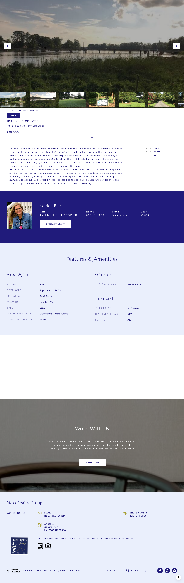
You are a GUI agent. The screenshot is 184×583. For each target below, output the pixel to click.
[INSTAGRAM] (167, 570)
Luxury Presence (70, 570)
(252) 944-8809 (95, 215)
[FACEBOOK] (160, 570)
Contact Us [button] (92, 462)
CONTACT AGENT (55, 224)
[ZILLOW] (174, 570)
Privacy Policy (138, 570)
